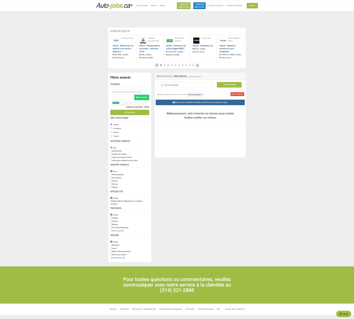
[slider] (121, 103)
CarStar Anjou (206, 38)
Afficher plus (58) (118, 258)
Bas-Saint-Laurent (119, 255)
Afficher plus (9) (117, 231)
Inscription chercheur (215, 5)
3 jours (116, 132)
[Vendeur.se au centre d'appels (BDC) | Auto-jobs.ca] (169, 40)
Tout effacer (238, 94)
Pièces (114, 181)
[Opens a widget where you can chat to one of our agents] (343, 314)
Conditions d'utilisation (170, 309)
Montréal (115, 245)
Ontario (115, 221)
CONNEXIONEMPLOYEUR (199, 5)
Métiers (154, 5)
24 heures (117, 128)
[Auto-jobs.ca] (114, 5)
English (252, 5)
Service (115, 184)
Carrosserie (116, 178)
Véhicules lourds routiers (122, 157)
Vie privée (190, 309)
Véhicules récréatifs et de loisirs (125, 160)
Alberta (115, 224)
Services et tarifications (144, 309)
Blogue (162, 5)
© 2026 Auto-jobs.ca (234, 309)
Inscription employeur (234, 5)
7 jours (116, 136)
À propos (124, 309)
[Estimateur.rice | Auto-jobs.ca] (196, 40)
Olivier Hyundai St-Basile (234, 39)
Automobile (117, 151)
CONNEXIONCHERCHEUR (183, 5)
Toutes (116, 125)
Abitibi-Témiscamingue (121, 251)
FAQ (218, 309)
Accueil (113, 309)
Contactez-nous (205, 309)
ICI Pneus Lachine (127, 38)
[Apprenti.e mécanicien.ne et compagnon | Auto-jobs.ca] (223, 40)
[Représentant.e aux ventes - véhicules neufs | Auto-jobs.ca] (143, 40)
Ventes (115, 187)
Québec (115, 218)
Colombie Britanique (120, 228)
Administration (118, 175)
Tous (114, 148)
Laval (114, 248)
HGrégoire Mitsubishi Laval (153, 39)
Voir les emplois (142, 5)
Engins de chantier (119, 154)
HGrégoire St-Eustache (179, 39)
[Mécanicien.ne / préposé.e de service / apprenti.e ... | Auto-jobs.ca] (116, 40)
